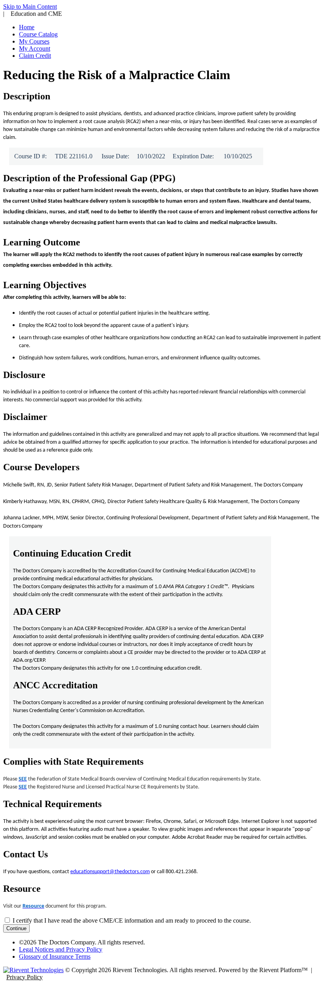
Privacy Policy (24, 977)
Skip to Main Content (30, 6)
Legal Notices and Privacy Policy (60, 949)
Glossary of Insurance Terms (54, 956)
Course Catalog (38, 34)
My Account (34, 48)
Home (26, 27)
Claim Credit (35, 55)
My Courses (34, 41)
